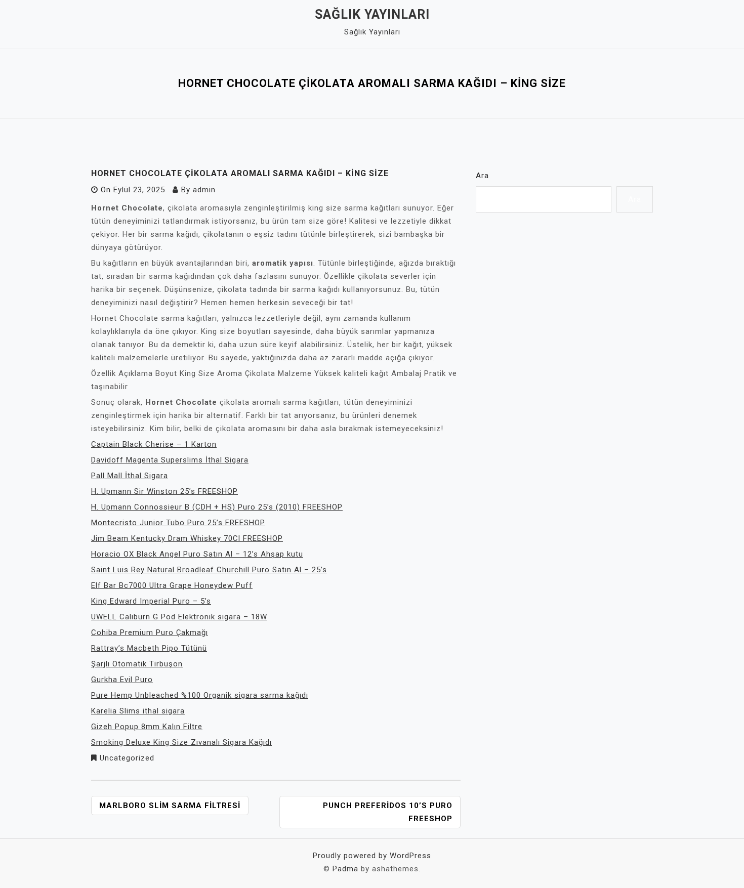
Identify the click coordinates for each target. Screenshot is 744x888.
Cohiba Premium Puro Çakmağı (149, 632)
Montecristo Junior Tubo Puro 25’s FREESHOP (178, 522)
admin (204, 189)
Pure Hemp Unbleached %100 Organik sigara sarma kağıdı (199, 695)
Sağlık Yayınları (372, 14)
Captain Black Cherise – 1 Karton (154, 444)
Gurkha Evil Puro (122, 679)
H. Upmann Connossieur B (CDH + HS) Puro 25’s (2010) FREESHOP (217, 507)
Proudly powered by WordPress (372, 855)
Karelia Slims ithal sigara (138, 710)
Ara (482, 175)
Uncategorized (127, 758)
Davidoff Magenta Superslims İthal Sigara (170, 459)
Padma (345, 868)
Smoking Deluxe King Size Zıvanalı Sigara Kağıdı (181, 742)
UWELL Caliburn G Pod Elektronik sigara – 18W (179, 616)
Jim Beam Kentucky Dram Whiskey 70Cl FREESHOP (187, 538)
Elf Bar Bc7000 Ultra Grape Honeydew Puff (172, 585)
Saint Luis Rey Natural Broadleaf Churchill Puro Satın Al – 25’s (209, 569)
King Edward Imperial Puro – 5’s (151, 601)
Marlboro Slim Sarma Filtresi (169, 805)
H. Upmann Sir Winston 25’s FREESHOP (164, 491)
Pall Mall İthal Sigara (129, 475)
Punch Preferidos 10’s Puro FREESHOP (387, 812)
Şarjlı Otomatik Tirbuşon (137, 663)
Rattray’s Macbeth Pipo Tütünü (149, 648)
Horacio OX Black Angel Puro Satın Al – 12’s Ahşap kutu (197, 554)
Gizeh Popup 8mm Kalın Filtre (146, 726)
